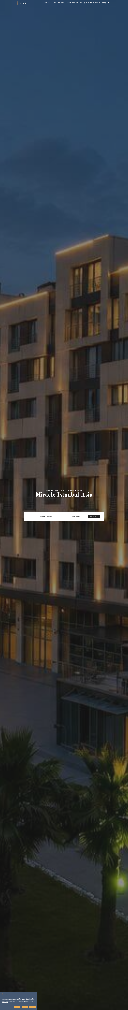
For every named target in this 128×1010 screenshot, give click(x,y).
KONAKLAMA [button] (48, 3)
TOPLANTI (75, 3)
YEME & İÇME (83, 3)
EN (110, 3)
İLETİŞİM (104, 3)
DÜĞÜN (69, 3)
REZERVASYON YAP (94, 516)
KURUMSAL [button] (96, 3)
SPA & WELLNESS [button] (59, 3)
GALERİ (90, 3)
